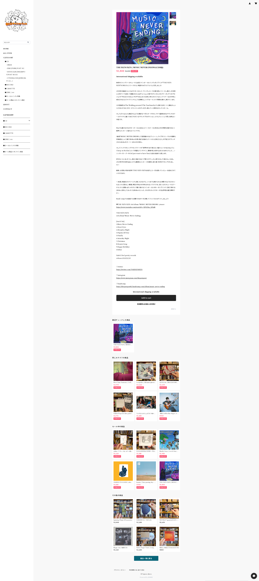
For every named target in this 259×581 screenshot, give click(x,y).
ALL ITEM (7, 53)
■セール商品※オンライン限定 (15, 100)
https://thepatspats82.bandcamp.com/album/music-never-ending (140, 287)
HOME (6, 49)
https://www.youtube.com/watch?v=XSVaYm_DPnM (135, 207)
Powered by (144, 577)
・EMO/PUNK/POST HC (15, 68)
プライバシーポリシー (120, 570)
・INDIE (9, 65)
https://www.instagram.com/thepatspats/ (131, 278)
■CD (7, 61)
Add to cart (146, 298)
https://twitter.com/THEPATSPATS (129, 270)
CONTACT (7, 109)
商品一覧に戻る (146, 558)
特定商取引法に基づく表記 (136, 570)
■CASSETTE (10, 89)
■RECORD (9, 85)
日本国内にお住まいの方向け (146, 304)
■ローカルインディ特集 (12, 96)
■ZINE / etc (9, 92)
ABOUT (6, 105)
